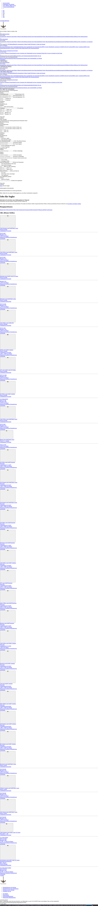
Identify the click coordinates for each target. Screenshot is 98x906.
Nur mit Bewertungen (6, 165)
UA (4, 13)
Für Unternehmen (9, 89)
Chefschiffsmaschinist (25, 36)
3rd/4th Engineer (33, 209)
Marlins (11, 44)
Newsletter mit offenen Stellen (74, 203)
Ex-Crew (3, 172)
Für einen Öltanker (4, 46)
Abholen (2, 118)
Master (1, 209)
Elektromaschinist (55, 36)
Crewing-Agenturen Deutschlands (7, 53)
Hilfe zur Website (38, 58)
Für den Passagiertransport (33, 48)
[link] (8, 31)
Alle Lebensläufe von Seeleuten (85, 41)
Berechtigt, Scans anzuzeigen (8, 173)
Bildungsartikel (3, 58)
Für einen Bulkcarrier (22, 48)
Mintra (14, 44)
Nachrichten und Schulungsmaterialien (24, 55)
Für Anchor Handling (48, 46)
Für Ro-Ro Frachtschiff (68, 46)
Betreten (7, 20)
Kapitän (2, 36)
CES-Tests (2, 44)
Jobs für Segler (6, 3)
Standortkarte (6, 895)
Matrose (76, 36)
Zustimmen (89, 905)
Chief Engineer (19, 209)
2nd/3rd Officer (12, 209)
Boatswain (41, 209)
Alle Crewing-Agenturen (5, 50)
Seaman (50, 209)
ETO (38, 209)
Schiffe (13, 55)
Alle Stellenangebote (4, 34)
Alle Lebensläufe (4, 39)
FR (3, 15)
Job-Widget (5, 893)
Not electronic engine (6, 139)
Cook (47, 209)
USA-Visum (4, 159)
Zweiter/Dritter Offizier (15, 36)
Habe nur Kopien (5, 179)
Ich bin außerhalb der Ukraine (8, 145)
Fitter (45, 209)
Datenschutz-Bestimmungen (9, 897)
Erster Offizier (7, 36)
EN (3, 11)
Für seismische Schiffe (58, 46)
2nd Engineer (26, 209)
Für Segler (2, 89)
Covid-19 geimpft (5, 147)
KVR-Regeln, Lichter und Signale (37, 44)
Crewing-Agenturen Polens (38, 53)
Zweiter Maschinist (34, 36)
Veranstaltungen (19, 58)
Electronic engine (5, 138)
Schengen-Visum (5, 161)
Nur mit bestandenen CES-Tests (8, 163)
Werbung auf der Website (8, 890)
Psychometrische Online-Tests (23, 44)
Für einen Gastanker (26, 46)
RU (4, 10)
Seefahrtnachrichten (11, 58)
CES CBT (7, 44)
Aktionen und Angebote (28, 58)
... (3, 8)
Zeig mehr (2, 116)
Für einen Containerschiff (79, 46)
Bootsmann (61, 36)
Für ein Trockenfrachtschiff (37, 46)
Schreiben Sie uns (37, 55)
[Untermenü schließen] (0, 43)
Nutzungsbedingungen (8, 896)
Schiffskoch (71, 36)
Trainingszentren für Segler (6, 55)
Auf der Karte (14, 50)
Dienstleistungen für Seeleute (9, 887)
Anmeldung (2, 20)
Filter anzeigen (3, 119)
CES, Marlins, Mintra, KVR (9, 5)
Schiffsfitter (66, 36)
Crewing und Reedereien (8, 6)
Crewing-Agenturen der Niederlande (23, 53)
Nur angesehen (4, 175)
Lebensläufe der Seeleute (8, 4)
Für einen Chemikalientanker (15, 46)
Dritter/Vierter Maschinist (45, 36)
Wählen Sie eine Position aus (20, 201)
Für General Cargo (13, 48)
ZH (3, 17)
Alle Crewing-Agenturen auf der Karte (53, 53)
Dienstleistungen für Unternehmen (10, 888)
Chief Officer (6, 209)
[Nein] (92, 905)
